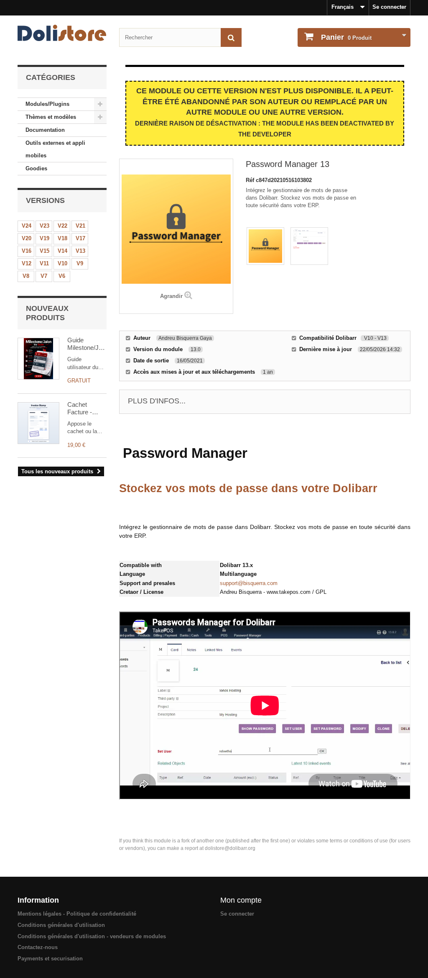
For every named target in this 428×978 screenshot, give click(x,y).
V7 (44, 276)
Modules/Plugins (47, 104)
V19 (44, 238)
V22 (62, 226)
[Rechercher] (231, 37)
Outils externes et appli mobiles (55, 149)
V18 (62, 238)
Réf (251, 180)
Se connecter (389, 7)
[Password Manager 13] (265, 246)
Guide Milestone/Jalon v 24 (87, 344)
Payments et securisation (50, 958)
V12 (26, 263)
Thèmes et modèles (50, 117)
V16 (26, 251)
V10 (62, 263)
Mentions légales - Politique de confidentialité (77, 914)
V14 (62, 251)
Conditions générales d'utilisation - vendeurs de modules (92, 936)
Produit (346, 37)
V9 (79, 263)
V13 (80, 251)
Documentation (45, 130)
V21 (80, 226)
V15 (44, 251)
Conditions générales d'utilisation (61, 925)
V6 (62, 276)
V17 (80, 238)
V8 (26, 276)
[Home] (62, 33)
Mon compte (241, 900)
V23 (44, 226)
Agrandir (171, 296)
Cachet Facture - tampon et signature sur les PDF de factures (85, 408)
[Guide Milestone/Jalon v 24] (38, 359)
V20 (26, 238)
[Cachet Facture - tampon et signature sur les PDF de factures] (38, 423)
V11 (44, 263)
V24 (26, 226)
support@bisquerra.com (249, 583)
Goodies (36, 168)
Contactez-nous (38, 947)
